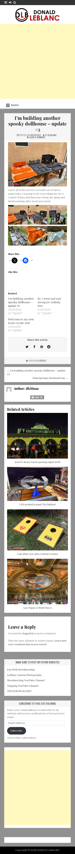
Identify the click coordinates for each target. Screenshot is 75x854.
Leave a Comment (37, 137)
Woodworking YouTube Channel (26, 680)
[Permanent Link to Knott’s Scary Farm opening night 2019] (37, 436)
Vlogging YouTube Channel (22, 685)
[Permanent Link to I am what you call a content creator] (37, 529)
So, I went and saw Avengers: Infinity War (49, 302)
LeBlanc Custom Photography (24, 675)
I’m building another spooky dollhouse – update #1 (21, 302)
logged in (28, 633)
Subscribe (16, 730)
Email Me (38, 397)
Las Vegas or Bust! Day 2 (37, 607)
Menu (15, 105)
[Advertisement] (37, 61)
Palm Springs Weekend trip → (50, 378)
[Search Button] (14, 2)
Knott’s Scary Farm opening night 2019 (37, 462)
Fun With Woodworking (21, 669)
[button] (18, 215)
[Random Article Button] (5, 2)
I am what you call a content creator (37, 554)
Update (42, 360)
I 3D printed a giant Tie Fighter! (37, 504)
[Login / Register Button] (10, 2)
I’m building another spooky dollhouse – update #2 (37, 123)
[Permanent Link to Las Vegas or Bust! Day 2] (37, 581)
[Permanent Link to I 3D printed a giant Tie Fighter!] (37, 484)
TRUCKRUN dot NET (19, 691)
